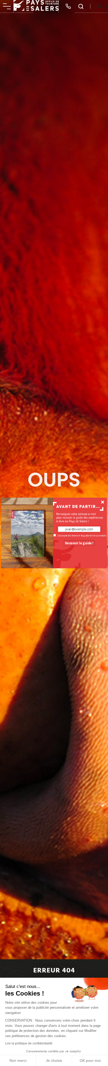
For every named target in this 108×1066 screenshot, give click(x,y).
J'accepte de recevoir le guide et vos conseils (81, 535)
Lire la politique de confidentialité (28, 1043)
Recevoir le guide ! (79, 543)
